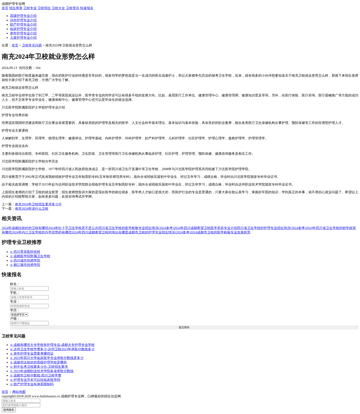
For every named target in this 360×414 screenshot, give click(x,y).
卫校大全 (58, 8)
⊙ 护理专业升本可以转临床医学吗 (35, 380)
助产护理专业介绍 (23, 24)
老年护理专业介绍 (23, 33)
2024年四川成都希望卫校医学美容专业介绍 (205, 228)
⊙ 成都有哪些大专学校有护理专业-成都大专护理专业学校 (52, 345)
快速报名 (86, 8)
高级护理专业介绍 (23, 15)
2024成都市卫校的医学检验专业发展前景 (220, 232)
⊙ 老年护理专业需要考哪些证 (32, 353)
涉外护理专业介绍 (23, 20)
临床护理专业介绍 (23, 29)
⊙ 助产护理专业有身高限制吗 (32, 384)
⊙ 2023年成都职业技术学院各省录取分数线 (42, 371)
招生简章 (15, 8)
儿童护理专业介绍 (23, 37)
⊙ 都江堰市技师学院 (25, 265)
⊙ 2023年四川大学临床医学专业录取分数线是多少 (47, 358)
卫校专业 (30, 8)
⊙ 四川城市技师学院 (25, 260)
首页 (5, 8)
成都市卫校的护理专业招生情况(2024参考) (159, 232)
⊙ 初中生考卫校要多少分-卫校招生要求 (39, 366)
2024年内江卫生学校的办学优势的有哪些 (42, 232)
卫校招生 (44, 8)
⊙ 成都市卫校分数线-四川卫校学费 (35, 375)
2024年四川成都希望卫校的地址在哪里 (100, 232)
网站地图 (19, 392)
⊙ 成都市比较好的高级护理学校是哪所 (38, 362)
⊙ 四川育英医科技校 (25, 251)
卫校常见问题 (32, 45)
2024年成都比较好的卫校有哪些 (25, 228)
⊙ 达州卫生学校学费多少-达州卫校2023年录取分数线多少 (52, 349)
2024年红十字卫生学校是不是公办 (73, 228)
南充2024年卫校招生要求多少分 (38, 204)
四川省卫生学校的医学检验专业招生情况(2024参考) (136, 228)
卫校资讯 (72, 8)
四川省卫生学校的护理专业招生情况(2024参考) (271, 228)
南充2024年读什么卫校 (31, 208)
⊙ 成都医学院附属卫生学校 (30, 256)
